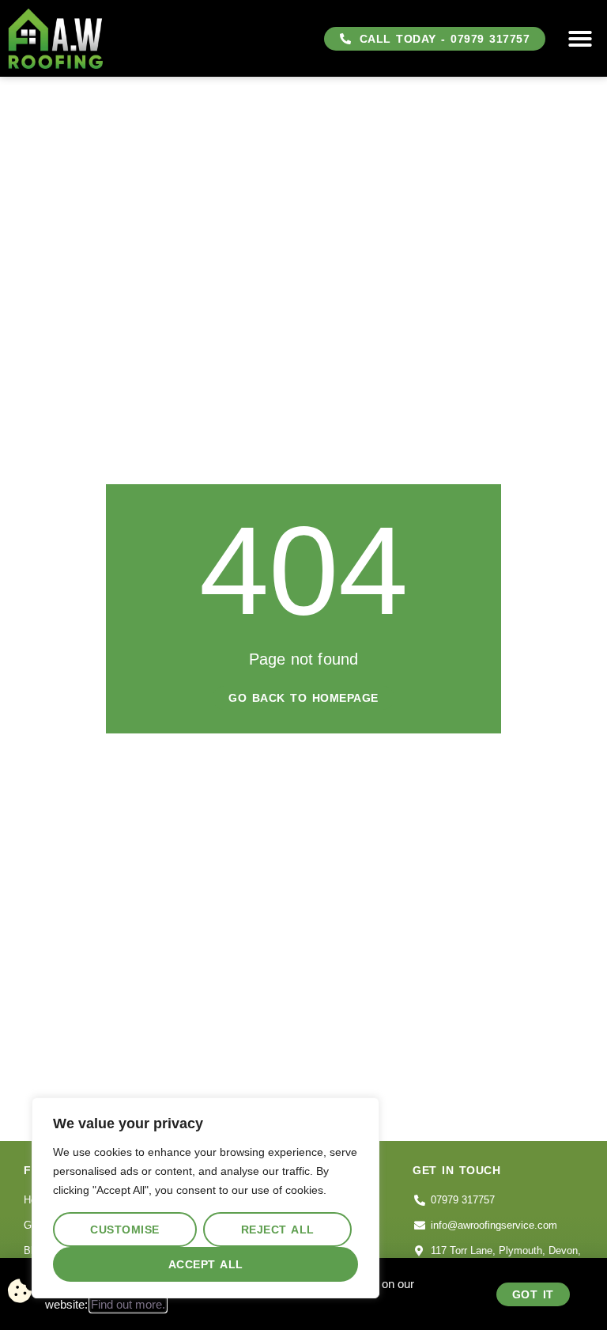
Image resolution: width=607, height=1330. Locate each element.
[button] (580, 39)
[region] (205, 1197)
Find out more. (128, 1304)
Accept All (205, 1264)
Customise (125, 1229)
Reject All (278, 1229)
